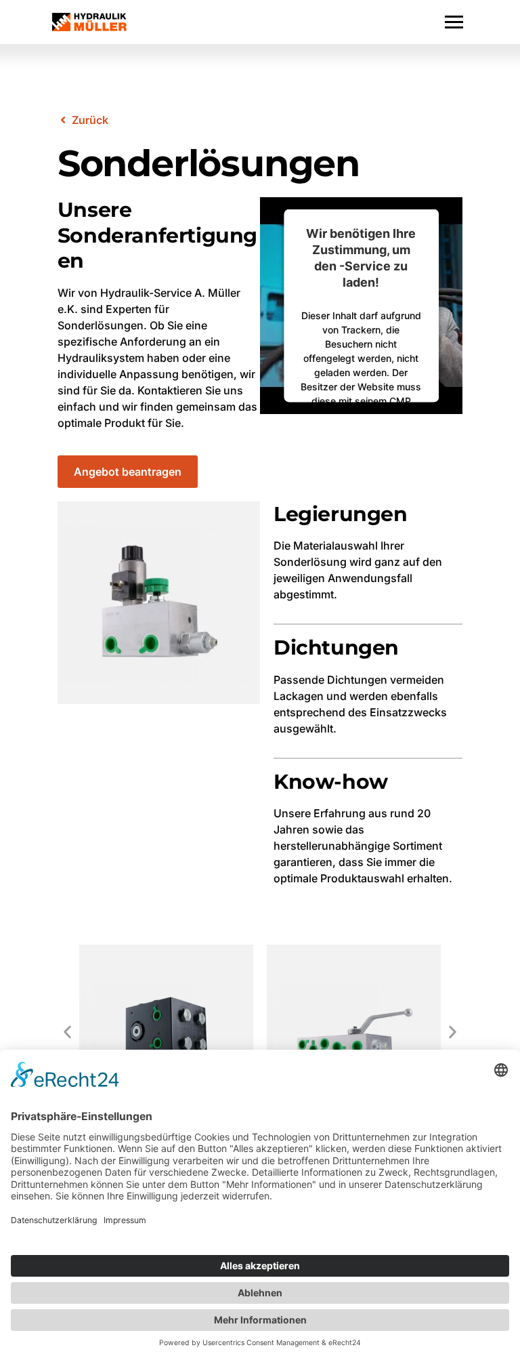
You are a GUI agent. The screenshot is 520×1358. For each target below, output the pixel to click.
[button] (67, 1031)
